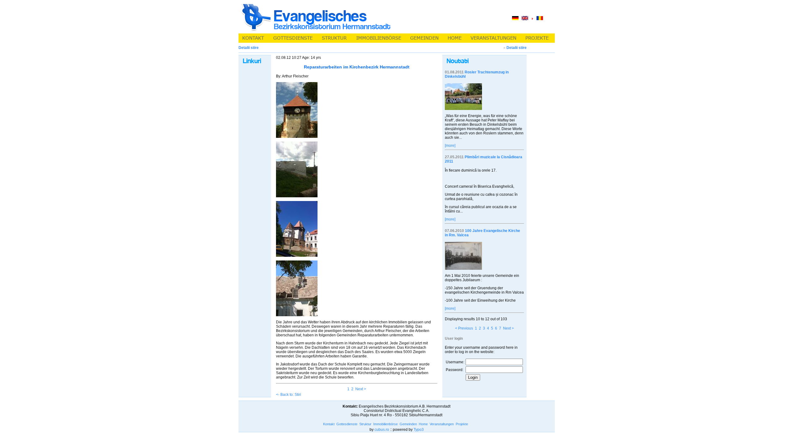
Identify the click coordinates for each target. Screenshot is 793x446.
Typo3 (419, 429)
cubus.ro (382, 429)
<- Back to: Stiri (288, 394)
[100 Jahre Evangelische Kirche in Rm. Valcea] (463, 268)
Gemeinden (408, 424)
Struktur (365, 424)
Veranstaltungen (442, 424)
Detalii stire (516, 48)
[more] (450, 145)
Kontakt (329, 424)
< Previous (464, 328)
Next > (360, 389)
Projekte (462, 424)
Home (423, 424)
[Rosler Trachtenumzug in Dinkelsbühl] (463, 109)
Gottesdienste (346, 424)
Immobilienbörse (385, 424)
